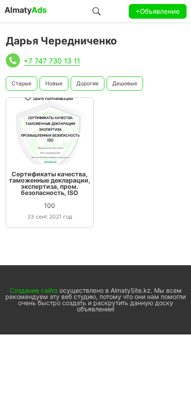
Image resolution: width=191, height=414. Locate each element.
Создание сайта (34, 290)
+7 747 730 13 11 (52, 60)
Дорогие (87, 83)
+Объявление (157, 11)
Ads (25, 10)
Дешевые (124, 83)
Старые (22, 83)
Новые (54, 83)
